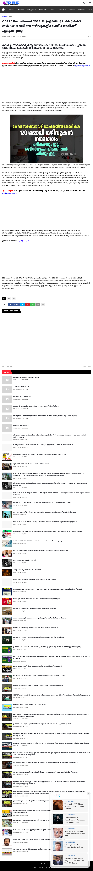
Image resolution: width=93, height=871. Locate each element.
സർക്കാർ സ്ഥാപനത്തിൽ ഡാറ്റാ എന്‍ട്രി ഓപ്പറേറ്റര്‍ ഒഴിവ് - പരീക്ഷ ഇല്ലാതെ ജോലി (42, 502)
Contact (48, 867)
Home (4, 17)
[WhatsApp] (32, 304)
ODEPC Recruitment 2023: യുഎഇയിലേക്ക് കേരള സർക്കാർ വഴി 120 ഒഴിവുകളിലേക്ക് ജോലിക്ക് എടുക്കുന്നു (51, 695)
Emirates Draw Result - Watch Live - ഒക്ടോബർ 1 (29, 705)
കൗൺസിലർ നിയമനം (21, 387)
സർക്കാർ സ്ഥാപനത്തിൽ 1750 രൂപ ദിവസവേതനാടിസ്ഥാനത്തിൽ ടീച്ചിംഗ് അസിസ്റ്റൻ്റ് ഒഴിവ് (45, 522)
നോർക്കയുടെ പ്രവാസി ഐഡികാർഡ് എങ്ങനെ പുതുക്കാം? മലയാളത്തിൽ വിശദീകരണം (45, 762)
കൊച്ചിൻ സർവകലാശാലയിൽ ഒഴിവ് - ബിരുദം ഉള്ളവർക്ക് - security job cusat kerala (43, 445)
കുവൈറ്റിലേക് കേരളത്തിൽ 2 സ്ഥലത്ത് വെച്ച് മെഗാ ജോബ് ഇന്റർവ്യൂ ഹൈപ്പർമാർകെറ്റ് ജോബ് (47, 589)
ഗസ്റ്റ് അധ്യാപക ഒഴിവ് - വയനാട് (24, 560)
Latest (6, 372)
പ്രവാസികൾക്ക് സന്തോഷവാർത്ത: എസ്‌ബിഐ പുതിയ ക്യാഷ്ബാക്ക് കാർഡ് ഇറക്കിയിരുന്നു (47, 647)
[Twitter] (22, 304)
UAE (13, 299)
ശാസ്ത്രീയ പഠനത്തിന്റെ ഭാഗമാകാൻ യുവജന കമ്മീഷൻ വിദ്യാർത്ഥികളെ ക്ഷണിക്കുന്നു (45, 416)
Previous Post (7, 366)
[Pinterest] (27, 304)
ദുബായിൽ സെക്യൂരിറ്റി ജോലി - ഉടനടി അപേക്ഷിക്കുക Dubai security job (39, 454)
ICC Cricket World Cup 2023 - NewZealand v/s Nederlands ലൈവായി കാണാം (39, 676)
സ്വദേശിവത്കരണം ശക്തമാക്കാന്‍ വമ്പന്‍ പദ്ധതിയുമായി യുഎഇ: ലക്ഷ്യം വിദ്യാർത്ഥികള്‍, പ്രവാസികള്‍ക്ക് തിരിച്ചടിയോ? (51, 735)
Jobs (10, 17)
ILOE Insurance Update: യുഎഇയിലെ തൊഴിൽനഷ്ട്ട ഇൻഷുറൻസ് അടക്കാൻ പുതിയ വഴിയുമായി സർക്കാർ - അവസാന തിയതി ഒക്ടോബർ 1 (51, 754)
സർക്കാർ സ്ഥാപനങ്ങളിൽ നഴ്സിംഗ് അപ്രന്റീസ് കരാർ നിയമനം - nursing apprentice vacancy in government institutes (51, 494)
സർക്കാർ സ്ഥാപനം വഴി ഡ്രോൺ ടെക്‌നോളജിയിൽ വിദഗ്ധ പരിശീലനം (39, 637)
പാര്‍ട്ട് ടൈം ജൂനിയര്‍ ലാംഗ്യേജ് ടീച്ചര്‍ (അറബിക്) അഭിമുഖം (34, 579)
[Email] (37, 304)
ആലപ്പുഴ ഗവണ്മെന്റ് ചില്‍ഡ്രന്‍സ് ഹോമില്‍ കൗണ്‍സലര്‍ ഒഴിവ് (35, 628)
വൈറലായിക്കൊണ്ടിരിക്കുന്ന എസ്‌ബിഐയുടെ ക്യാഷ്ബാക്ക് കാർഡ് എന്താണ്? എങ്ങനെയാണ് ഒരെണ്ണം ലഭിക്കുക (51, 658)
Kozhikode (43, 10)
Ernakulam (62, 10)
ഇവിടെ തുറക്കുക (82, 66)
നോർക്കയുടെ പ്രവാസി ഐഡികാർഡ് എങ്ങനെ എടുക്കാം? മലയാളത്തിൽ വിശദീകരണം (45, 772)
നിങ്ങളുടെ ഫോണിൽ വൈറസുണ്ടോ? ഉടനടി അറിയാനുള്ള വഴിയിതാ (38, 685)
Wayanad (21, 10)
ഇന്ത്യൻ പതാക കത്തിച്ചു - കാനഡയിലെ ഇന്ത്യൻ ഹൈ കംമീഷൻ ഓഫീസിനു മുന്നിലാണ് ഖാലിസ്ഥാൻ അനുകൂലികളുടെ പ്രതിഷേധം (49, 783)
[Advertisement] (46, 83)
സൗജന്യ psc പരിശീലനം (22, 397)
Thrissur (72, 10)
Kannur (52, 10)
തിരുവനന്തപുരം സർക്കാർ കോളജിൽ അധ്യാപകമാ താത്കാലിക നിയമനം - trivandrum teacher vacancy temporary (50, 484)
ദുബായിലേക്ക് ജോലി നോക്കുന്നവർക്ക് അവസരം (31, 464)
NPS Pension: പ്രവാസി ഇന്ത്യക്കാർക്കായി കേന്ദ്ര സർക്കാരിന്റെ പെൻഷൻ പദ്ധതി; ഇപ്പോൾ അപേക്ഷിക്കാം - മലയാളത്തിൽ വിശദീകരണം (51, 715)
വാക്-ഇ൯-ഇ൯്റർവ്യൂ (21, 425)
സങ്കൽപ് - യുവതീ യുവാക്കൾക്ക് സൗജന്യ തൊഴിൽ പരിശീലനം (36, 406)
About (41, 867)
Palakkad (11, 10)
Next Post (86, 366)
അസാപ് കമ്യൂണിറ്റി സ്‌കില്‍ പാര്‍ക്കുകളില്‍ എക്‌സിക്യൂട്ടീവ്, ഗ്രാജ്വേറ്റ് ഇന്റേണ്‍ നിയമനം (44, 512)
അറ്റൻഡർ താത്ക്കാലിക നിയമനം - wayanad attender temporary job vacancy (40, 551)
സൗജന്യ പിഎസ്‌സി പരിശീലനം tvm (26, 377)
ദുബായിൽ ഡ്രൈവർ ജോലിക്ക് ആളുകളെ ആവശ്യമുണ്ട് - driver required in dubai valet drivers (47, 531)
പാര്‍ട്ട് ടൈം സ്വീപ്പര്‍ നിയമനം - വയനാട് (27, 570)
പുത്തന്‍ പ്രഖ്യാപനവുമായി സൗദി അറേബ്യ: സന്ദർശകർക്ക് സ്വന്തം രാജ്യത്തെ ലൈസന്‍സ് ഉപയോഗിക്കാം (51, 743)
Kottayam (81, 10)
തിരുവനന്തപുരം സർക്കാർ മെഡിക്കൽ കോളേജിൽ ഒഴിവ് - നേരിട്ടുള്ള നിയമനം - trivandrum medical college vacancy (49, 436)
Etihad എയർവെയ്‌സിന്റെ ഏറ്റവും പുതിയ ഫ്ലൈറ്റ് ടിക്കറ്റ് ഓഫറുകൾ (37, 666)
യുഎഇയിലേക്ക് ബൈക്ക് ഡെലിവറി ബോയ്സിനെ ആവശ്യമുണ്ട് (36, 599)
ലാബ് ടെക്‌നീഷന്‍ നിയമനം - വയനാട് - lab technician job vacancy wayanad (39, 541)
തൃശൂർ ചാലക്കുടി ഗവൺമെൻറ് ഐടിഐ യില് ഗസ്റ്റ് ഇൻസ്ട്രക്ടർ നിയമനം (40, 618)
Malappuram (31, 10)
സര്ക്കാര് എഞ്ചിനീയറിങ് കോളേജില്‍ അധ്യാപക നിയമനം (34, 608)
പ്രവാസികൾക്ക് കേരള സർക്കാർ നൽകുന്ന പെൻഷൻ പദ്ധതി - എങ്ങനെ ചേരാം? (42, 724)
